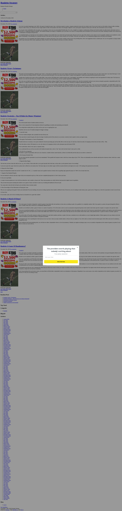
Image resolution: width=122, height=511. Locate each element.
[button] (61, 250)
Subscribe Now (61, 261)
